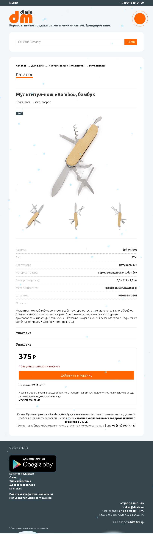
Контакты (16, 488)
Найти (131, 41)
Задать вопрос (42, 102)
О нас (12, 477)
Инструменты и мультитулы (66, 65)
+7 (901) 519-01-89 (132, 2)
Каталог (21, 65)
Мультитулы (97, 65)
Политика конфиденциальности (31, 494)
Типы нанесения (20, 481)
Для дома (37, 65)
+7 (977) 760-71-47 (29, 400)
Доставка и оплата (22, 484)
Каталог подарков (21, 473)
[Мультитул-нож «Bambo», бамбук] (76, 157)
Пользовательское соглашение (30, 497)
